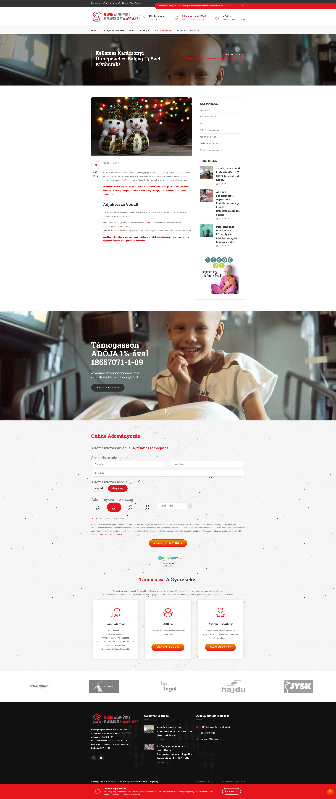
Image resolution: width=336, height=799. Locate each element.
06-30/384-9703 (208, 733)
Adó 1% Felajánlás (208, 137)
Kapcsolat (194, 30)
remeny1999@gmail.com (211, 739)
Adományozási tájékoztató (233, 781)
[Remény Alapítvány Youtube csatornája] (101, 757)
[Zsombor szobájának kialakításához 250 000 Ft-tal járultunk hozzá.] (206, 172)
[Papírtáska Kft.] (298, 686)
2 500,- (98, 507)
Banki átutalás (115, 624)
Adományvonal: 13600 (194, 16)
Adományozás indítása (168, 543)
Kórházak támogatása (209, 150)
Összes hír (205, 110)
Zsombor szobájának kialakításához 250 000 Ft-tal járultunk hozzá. (174, 731)
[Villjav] (38, 686)
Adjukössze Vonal (208, 116)
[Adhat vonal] (219, 274)
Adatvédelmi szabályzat (206, 781)
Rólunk (180, 30)
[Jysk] (233, 686)
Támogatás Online (220, 647)
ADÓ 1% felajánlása (163, 30)
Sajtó (202, 123)
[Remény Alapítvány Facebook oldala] (93, 757)
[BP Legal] (103, 686)
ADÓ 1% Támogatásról (107, 387)
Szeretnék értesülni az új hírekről (110, 518)
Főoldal (94, 30)
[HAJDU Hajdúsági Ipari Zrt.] (168, 686)
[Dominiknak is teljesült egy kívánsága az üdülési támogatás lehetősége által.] (206, 230)
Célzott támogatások (209, 130)
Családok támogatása (209, 143)
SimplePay (118, 488)
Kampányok (143, 30)
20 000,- (147, 507)
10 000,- (130, 507)
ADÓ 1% (168, 624)
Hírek (131, 30)
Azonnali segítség (220, 624)
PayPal (99, 488)
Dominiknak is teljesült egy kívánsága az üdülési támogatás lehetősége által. (227, 234)
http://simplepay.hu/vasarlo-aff (109, 534)
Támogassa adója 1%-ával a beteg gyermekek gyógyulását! (195, 6)
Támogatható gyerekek (113, 30)
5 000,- (114, 507)
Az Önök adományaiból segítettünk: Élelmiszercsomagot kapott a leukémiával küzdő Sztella (228, 203)
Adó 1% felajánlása (167, 647)
